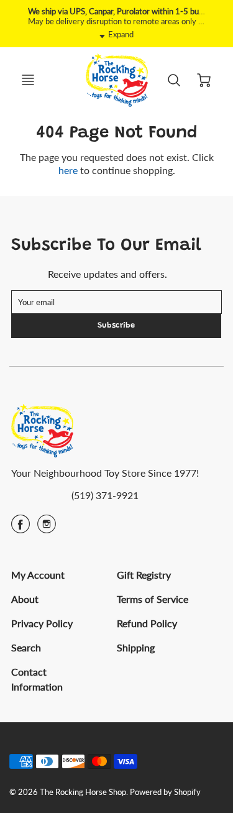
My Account (38, 575)
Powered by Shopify (165, 792)
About (25, 599)
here (68, 170)
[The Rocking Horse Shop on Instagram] (46, 528)
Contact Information (37, 679)
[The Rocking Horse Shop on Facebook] (20, 528)
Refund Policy (147, 623)
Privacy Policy (42, 623)
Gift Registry (144, 575)
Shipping (136, 647)
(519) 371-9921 (105, 495)
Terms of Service (152, 599)
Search (26, 647)
